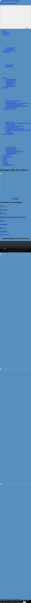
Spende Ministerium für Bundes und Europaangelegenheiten (14, 152)
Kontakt (5, 159)
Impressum (5, 163)
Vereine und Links (7, 156)
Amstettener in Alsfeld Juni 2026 (14, 100)
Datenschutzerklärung (8, 165)
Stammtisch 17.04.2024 (11, 107)
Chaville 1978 (9, 122)
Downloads (6, 162)
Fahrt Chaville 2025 (10, 80)
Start (4, 30)
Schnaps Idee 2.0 (10, 49)
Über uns (5, 33)
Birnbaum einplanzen (11, 102)
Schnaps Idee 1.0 (10, 47)
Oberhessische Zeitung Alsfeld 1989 (14, 128)
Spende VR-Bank (10, 154)
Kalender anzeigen (4, 234)
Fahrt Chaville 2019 (10, 86)
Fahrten (5, 78)
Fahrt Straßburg (9, 85)
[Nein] (26, 602)
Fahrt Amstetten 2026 (11, 79)
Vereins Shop (6, 155)
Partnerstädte (6, 32)
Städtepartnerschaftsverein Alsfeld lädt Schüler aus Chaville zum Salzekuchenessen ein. (18, 104)
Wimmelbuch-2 (9, 66)
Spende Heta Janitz (10, 147)
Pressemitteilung (10, 132)
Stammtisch (3, 210)
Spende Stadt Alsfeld (11, 148)
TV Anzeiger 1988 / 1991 (12, 127)
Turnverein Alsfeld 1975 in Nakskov (14, 126)
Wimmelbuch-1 (9, 65)
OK (24, 602)
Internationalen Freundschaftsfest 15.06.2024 (16, 106)
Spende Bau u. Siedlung (12, 150)
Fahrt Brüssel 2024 (10, 82)
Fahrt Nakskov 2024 (11, 83)
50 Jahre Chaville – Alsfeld (9, 50)
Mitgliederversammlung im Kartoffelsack (12, 217)
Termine (5, 161)
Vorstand (5, 158)
